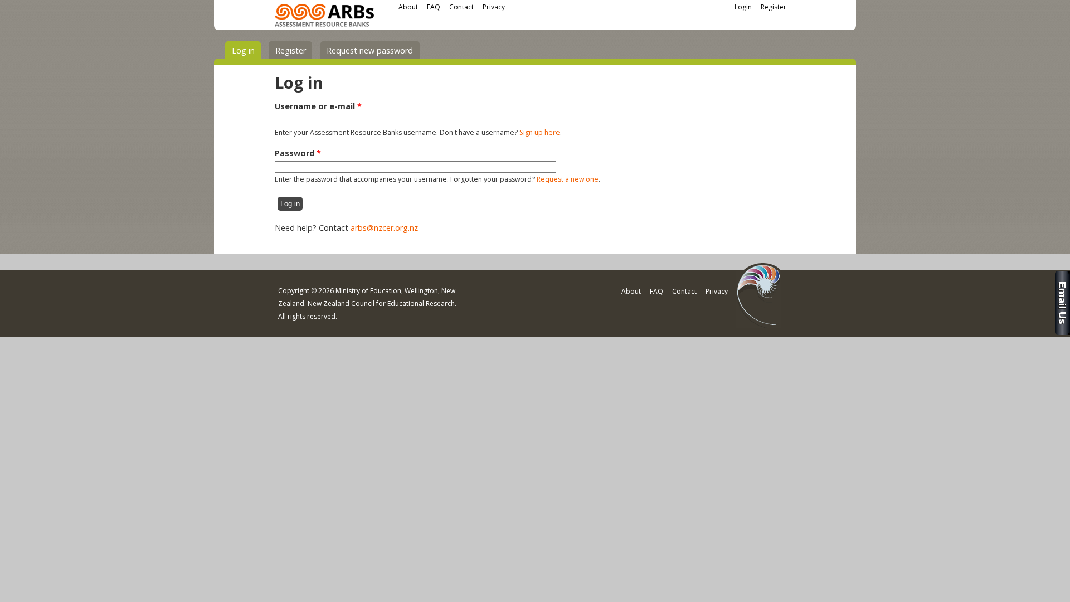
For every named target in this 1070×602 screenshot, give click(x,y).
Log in (246, 50)
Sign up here (539, 132)
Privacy (494, 7)
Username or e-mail (318, 106)
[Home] (324, 17)
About (408, 7)
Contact (461, 7)
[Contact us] (1062, 332)
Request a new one (568, 179)
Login (743, 7)
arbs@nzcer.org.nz (384, 227)
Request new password (370, 50)
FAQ (433, 7)
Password (298, 153)
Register (773, 7)
